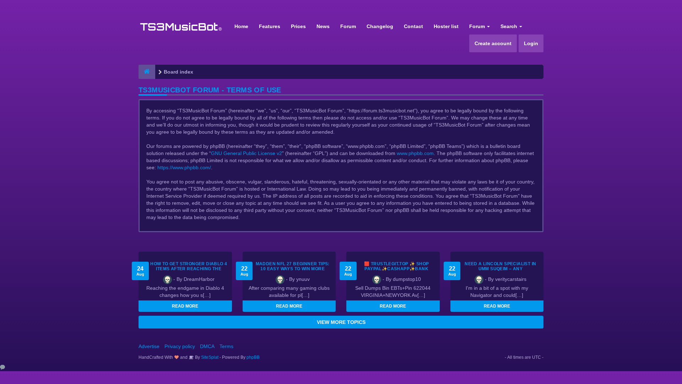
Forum (348, 26)
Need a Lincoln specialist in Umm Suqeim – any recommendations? (500, 268)
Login (531, 43)
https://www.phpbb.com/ (184, 167)
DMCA (207, 346)
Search (509, 26)
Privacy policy (179, 346)
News (323, 26)
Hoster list (446, 26)
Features (269, 26)
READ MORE (185, 306)
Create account (493, 43)
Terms (226, 346)
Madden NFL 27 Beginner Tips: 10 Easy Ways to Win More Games (293, 268)
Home (241, 26)
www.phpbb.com (415, 153)
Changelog (380, 26)
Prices (298, 26)
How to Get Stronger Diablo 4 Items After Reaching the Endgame (188, 268)
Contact (413, 26)
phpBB (253, 357)
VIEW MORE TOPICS (341, 322)
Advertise (149, 346)
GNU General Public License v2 (246, 153)
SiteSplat (209, 357)
